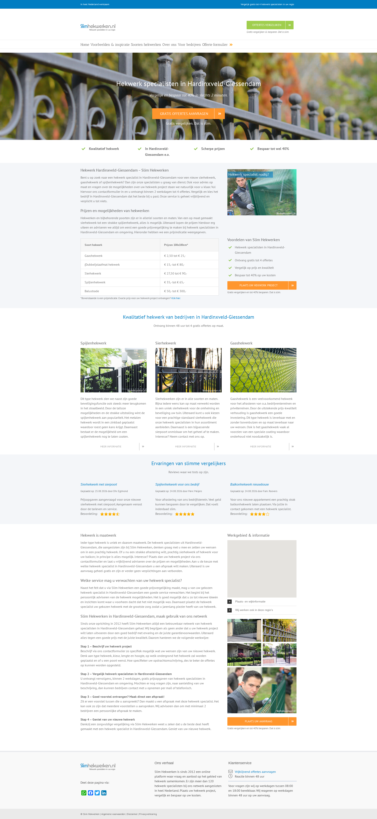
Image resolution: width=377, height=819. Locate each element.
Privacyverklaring (148, 814)
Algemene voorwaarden (113, 814)
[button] (261, 602)
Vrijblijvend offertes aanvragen (255, 772)
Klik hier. (176, 298)
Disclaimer (132, 814)
